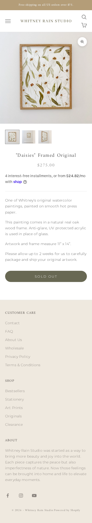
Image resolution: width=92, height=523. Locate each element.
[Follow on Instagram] (21, 495)
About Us (13, 339)
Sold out (46, 276)
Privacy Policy (17, 356)
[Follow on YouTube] (34, 495)
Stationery (14, 399)
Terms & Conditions (23, 365)
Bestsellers (15, 391)
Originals (13, 416)
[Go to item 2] (28, 137)
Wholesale (14, 348)
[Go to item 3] (45, 137)
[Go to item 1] (12, 137)
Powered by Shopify (67, 510)
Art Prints (14, 407)
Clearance (14, 424)
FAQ (9, 331)
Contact (12, 323)
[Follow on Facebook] (7, 495)
